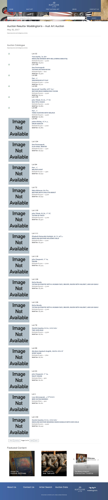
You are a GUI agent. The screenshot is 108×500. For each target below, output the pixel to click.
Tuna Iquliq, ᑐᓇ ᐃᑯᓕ (39, 57)
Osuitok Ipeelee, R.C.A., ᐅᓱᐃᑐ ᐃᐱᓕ (44, 328)
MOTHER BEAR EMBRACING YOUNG (45, 91)
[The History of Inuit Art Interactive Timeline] (86, 464)
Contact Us (94, 9)
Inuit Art (29, 9)
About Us (11, 487)
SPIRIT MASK (36, 353)
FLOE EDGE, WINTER (39, 146)
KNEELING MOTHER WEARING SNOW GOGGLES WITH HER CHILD (55, 422)
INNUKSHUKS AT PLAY (40, 80)
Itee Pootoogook (38, 67)
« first (10, 440)
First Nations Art (52, 9)
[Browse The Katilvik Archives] (22, 464)
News (74, 9)
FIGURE (34, 261)
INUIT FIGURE (37, 376)
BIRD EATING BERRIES (40, 399)
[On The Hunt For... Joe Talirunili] (54, 464)
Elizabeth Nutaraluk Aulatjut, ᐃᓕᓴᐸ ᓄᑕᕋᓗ (47, 236)
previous (17, 440)
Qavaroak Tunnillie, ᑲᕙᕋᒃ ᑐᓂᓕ (43, 89)
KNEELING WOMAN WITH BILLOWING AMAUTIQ (50, 59)
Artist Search (45, 487)
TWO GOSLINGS (37, 330)
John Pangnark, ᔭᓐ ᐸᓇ (40, 259)
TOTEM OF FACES (38, 215)
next (31, 440)
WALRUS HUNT (37, 169)
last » (36, 440)
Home (11, 9)
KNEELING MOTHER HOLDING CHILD (45, 238)
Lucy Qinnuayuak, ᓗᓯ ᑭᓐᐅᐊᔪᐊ (43, 397)
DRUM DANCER (37, 124)
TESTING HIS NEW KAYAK (41, 69)
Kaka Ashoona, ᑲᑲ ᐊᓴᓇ (40, 190)
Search (94, 18)
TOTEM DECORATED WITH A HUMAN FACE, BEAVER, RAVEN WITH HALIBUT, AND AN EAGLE (65, 284)
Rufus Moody (37, 282)
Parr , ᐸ (34, 78)
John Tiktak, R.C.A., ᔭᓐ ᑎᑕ (41, 100)
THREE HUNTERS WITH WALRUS (43, 113)
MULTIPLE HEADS (38, 102)
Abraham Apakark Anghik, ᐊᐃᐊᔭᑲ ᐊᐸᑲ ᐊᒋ (47, 351)
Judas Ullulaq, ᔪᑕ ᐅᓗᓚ (40, 122)
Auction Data (61, 487)
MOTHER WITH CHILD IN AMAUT (44, 192)
